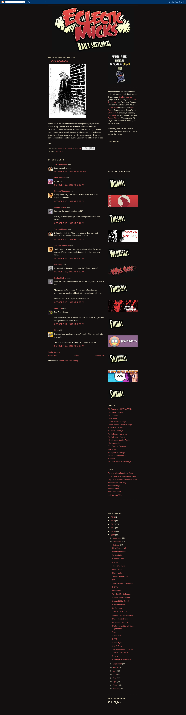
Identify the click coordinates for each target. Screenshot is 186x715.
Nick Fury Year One (120, 622)
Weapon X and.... (119, 559)
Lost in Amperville (119, 552)
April (115, 681)
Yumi (114, 632)
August (116, 667)
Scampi (115, 656)
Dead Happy (117, 569)
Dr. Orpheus (117, 608)
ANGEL (115, 562)
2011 (113, 528)
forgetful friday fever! (120, 601)
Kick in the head (118, 605)
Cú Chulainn (113, 415)
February (117, 689)
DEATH (115, 639)
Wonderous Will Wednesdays (119, 462)
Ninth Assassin (114, 443)
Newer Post (52, 356)
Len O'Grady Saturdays (117, 422)
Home (76, 356)
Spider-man (116, 636)
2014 (113, 517)
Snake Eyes (117, 643)
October (116, 545)
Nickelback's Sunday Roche (119, 440)
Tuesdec (59, 151)
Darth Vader (112, 418)
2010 (113, 531)
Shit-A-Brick (117, 646)
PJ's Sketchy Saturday (117, 446)
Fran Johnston (59, 178)
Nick (56, 330)
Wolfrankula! (117, 555)
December (117, 538)
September (117, 664)
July (115, 671)
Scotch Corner (113, 489)
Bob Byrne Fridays (115, 412)
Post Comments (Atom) (68, 361)
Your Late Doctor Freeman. (123, 584)
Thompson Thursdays (116, 453)
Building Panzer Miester (121, 659)
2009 (113, 535)
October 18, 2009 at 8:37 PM (69, 346)
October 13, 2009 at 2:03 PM (69, 185)
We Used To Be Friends (121, 594)
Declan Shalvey (60, 207)
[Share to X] (88, 148)
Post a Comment (54, 352)
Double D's (116, 591)
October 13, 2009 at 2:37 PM (69, 201)
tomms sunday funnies (117, 456)
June (115, 674)
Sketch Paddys (114, 486)
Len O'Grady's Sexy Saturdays (120, 425)
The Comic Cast (114, 492)
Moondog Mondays (115, 431)
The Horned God (118, 566)
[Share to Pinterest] (93, 148)
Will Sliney (58, 265)
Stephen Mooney (61, 164)
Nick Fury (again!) (119, 548)
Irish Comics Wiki (115, 495)
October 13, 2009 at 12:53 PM (70, 172)
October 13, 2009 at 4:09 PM (69, 272)
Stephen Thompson (62, 191)
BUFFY (115, 587)
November (117, 542)
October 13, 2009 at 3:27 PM (69, 239)
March (115, 685)
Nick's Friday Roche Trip (117, 434)
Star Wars (112, 449)
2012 (113, 524)
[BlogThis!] (85, 148)
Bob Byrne (112, 115)
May (115, 678)
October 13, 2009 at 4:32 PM (69, 302)
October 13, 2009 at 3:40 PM (69, 258)
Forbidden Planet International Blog (122, 476)
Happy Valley (117, 573)
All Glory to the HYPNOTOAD (120, 409)
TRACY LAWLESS (119, 612)
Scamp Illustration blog (117, 483)
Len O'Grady (113, 108)
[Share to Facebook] (90, 148)
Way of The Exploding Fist (122, 615)
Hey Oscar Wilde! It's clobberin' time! (122, 479)
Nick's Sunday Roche (116, 437)
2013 (113, 521)
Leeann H (58, 308)
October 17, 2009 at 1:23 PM (69, 324)
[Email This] (83, 148)
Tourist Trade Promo (120, 576)
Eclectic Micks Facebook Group (120, 473)
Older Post (99, 356)
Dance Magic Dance (120, 619)
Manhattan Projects (115, 428)
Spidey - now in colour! (121, 598)
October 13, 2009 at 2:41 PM (69, 223)
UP (113, 580)
